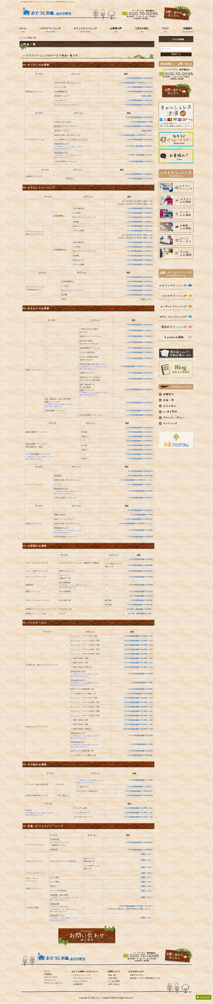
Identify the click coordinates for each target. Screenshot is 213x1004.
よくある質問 (114, 981)
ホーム (23, 28)
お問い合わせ (114, 984)
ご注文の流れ (142, 28)
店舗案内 (187, 28)
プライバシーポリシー (53, 983)
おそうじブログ (50, 977)
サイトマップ (49, 980)
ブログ (165, 28)
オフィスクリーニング (85, 28)
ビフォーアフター (80, 981)
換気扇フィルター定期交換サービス (145, 978)
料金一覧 (112, 975)
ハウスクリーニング (50, 28)
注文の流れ (113, 978)
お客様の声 (116, 28)
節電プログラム (136, 975)
